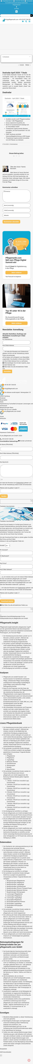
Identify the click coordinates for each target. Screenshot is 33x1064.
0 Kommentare (14, 144)
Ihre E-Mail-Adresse (8, 345)
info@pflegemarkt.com (7, 1)
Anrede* (2, 545)
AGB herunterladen (5, 1052)
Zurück (22, 65)
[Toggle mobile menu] (29, 21)
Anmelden (16, 8)
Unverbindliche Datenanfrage (9, 441)
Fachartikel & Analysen (16, 404)
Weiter (27, 65)
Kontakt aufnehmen (26, 441)
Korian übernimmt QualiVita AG (15, 123)
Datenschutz (24, 351)
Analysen (3, 398)
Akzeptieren (3, 1049)
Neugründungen (5, 407)
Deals (25, 86)
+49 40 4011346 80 (19, 1)
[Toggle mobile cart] (23, 21)
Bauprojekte (3, 400)
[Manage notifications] (29, 1060)
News (11, 407)
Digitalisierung (4, 404)
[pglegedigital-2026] (16, 232)
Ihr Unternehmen (7, 339)
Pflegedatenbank (16, 4)
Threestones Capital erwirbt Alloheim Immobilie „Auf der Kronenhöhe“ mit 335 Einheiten (18, 130)
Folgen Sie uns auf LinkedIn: (8, 409)
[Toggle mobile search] (26, 21)
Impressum (3, 432)
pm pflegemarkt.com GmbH (12, 411)
